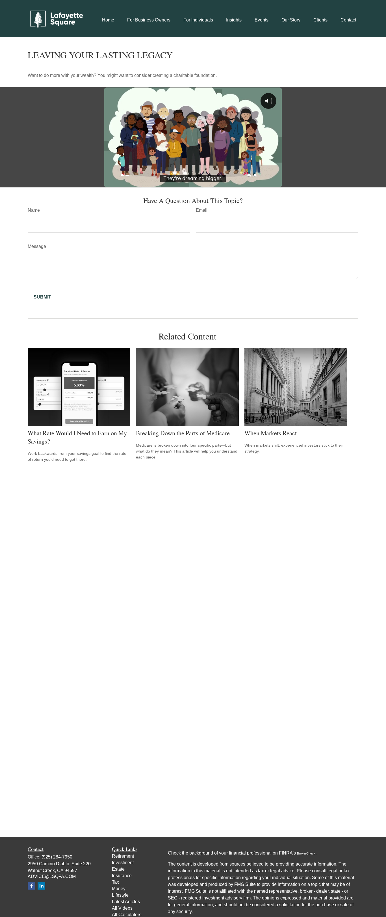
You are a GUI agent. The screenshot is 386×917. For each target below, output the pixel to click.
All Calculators (126, 914)
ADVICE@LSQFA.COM (52, 876)
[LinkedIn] (41, 886)
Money (118, 888)
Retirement (123, 856)
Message (37, 246)
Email (201, 210)
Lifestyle (120, 895)
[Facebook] (31, 886)
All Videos (122, 908)
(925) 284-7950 (57, 857)
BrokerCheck (306, 853)
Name (34, 210)
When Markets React (270, 433)
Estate (118, 869)
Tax (115, 882)
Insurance (122, 875)
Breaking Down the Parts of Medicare (183, 433)
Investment (123, 862)
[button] (108, 20)
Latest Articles (126, 901)
